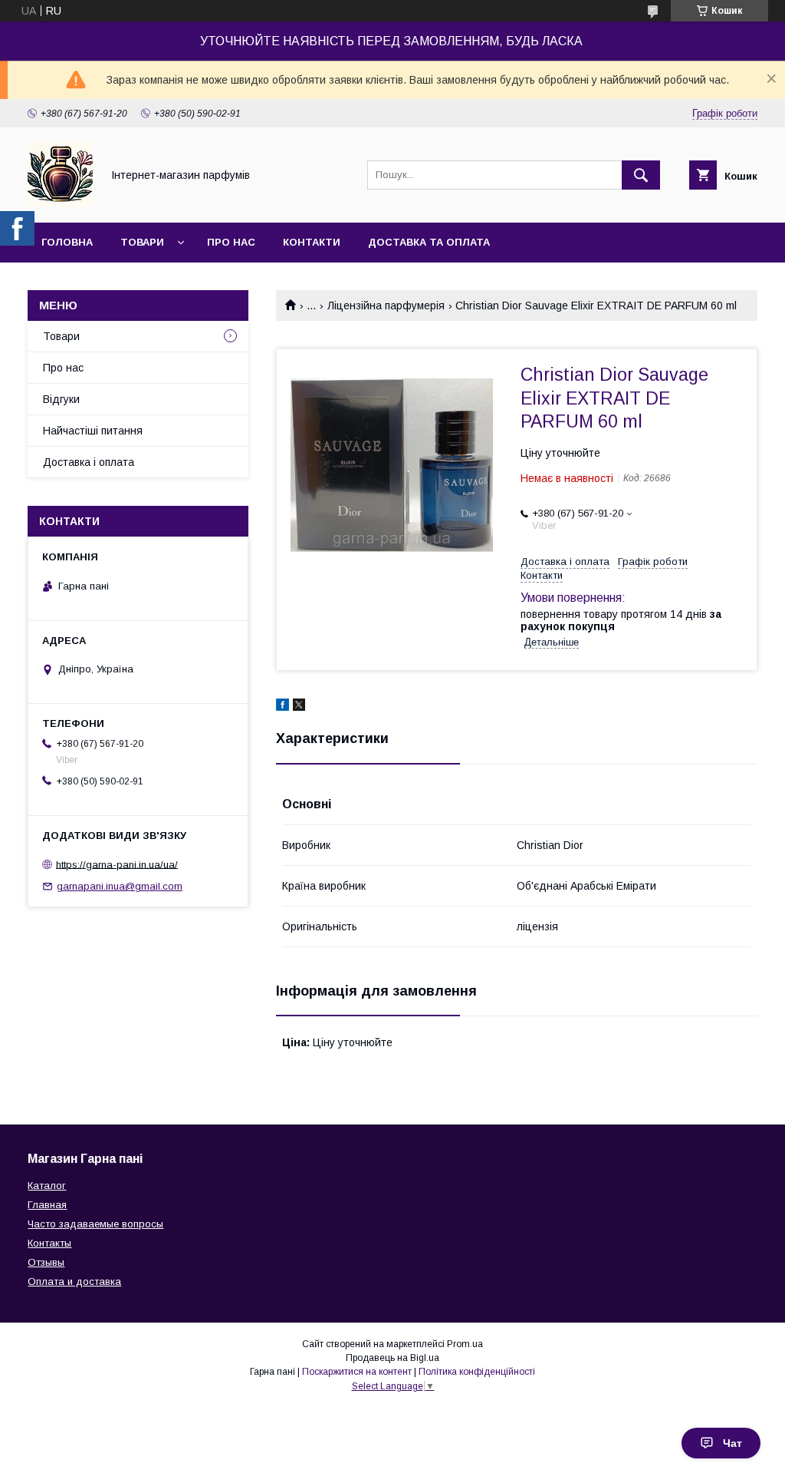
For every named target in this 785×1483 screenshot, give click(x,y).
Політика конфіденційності (477, 1371)
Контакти (311, 242)
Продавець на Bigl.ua (392, 1358)
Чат (732, 1443)
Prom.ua (465, 1344)
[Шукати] (641, 175)
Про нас (231, 242)
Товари (142, 242)
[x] (299, 707)
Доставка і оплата (88, 462)
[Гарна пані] (60, 203)
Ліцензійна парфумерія (386, 305)
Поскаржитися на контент (357, 1371)
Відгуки (61, 399)
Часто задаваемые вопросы (95, 1224)
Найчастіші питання (93, 430)
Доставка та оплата (429, 242)
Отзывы (46, 1262)
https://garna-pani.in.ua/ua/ (117, 864)
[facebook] (282, 707)
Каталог (47, 1185)
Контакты (49, 1243)
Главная (47, 1205)
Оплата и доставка (74, 1281)
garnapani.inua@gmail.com (119, 886)
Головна (67, 242)
